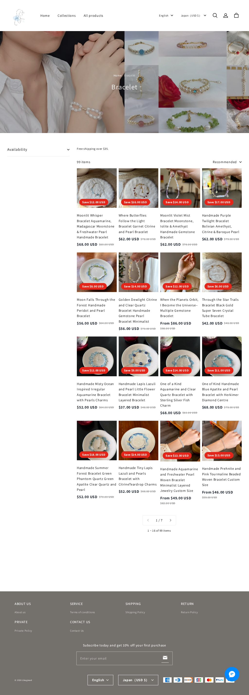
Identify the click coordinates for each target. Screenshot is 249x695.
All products (93, 15)
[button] (215, 15)
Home (45, 15)
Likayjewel (27, 680)
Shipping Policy (135, 612)
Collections (67, 15)
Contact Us (77, 630)
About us (20, 612)
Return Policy (189, 612)
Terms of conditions (82, 612)
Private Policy (23, 630)
